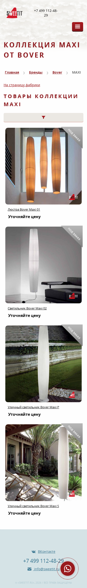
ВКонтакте (46, 551)
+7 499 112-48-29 (46, 13)
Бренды (36, 72)
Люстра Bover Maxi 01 (24, 209)
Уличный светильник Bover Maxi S (33, 506)
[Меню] (77, 26)
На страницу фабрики (22, 85)
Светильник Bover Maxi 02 (27, 308)
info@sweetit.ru (46, 569)
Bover (57, 72)
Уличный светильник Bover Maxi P (33, 407)
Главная (12, 72)
